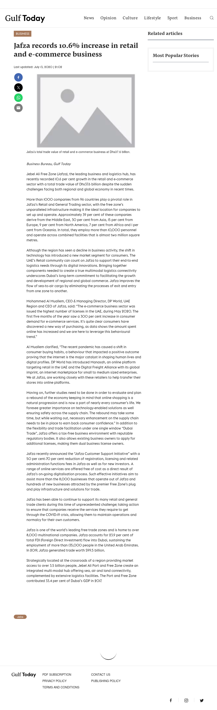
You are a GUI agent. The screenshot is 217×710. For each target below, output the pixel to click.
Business (192, 18)
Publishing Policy (106, 681)
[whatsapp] (18, 97)
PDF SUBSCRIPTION (56, 674)
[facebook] (18, 77)
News (89, 18)
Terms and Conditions (60, 687)
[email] (18, 108)
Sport (172, 18)
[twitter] (18, 87)
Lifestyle (152, 18)
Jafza (20, 617)
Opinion (108, 18)
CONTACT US (100, 674)
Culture (130, 18)
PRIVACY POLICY (54, 681)
